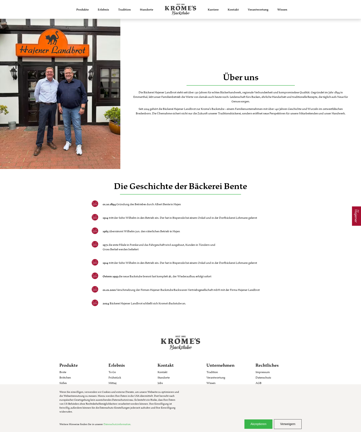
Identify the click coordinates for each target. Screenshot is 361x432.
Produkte (82, 9)
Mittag (112, 383)
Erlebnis (103, 9)
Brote (62, 372)
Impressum (263, 372)
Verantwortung (258, 9)
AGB (259, 383)
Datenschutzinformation (117, 424)
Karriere (213, 9)
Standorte (146, 9)
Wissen (282, 9)
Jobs (160, 383)
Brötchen (65, 377)
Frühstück (114, 377)
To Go (112, 372)
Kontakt (233, 9)
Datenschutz (263, 377)
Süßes (63, 383)
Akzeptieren (258, 424)
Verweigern (287, 424)
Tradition (124, 9)
